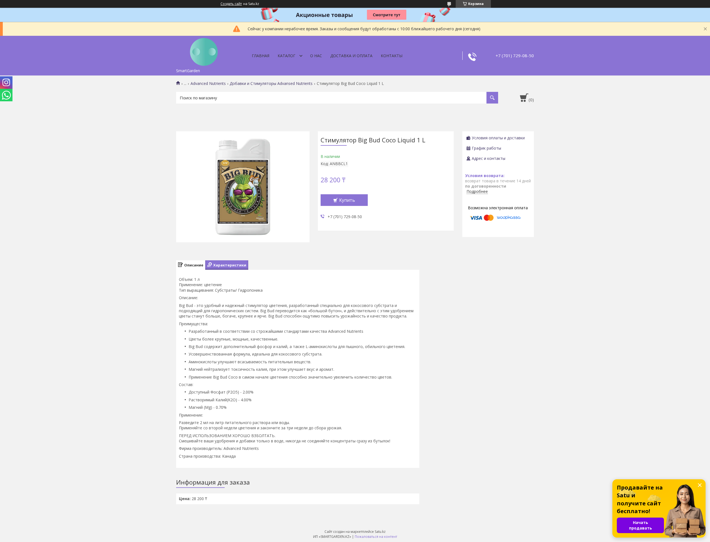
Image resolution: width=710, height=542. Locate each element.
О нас (316, 55)
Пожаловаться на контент (376, 536)
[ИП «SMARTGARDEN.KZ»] (204, 51)
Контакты (391, 55)
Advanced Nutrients (208, 83)
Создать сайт (231, 4)
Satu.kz (380, 531)
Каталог (286, 55)
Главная (260, 55)
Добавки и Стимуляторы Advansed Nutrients (271, 83)
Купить (347, 200)
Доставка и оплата (351, 55)
